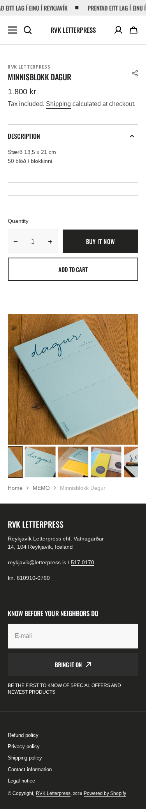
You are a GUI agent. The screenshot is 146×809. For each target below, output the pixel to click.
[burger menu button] (12, 30)
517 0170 (82, 562)
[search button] (27, 30)
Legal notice (21, 781)
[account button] (118, 30)
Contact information (30, 769)
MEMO (41, 488)
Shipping (58, 104)
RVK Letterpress (53, 793)
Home (15, 488)
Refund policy (23, 735)
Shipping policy (25, 758)
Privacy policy (24, 746)
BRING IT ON (68, 664)
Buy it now (100, 241)
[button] (133, 30)
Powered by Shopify (105, 793)
